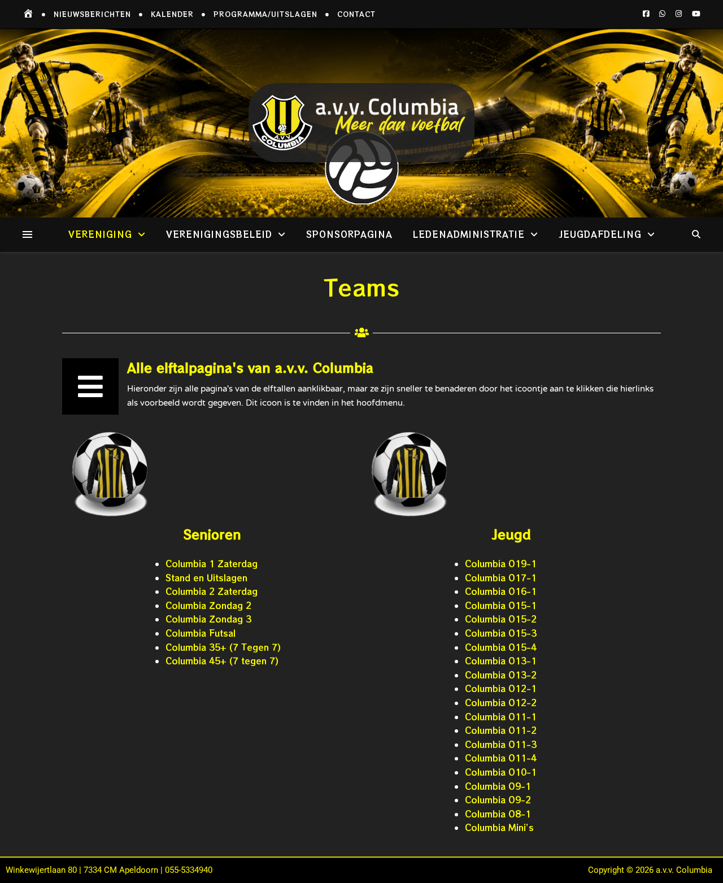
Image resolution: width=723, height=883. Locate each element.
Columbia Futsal (200, 633)
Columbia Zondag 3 (208, 619)
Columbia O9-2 (498, 800)
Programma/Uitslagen (265, 14)
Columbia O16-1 (501, 591)
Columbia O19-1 (501, 563)
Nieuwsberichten (92, 14)
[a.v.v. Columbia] (361, 122)
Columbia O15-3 (501, 633)
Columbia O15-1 (501, 605)
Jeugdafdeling (600, 234)
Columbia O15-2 (501, 619)
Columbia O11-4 (501, 758)
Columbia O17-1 (501, 578)
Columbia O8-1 (498, 814)
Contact (356, 14)
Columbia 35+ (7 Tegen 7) (223, 647)
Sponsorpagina (349, 234)
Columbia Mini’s (499, 827)
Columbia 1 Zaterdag (211, 563)
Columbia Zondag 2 (208, 605)
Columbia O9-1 (498, 786)
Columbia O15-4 (501, 647)
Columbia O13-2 (501, 675)
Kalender (172, 14)
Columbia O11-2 (501, 730)
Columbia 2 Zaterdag (211, 591)
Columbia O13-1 (501, 661)
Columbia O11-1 (501, 717)
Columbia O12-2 (501, 702)
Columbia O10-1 (501, 772)
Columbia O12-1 (501, 688)
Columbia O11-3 (501, 744)
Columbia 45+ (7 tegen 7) (221, 661)
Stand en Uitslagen (206, 578)
